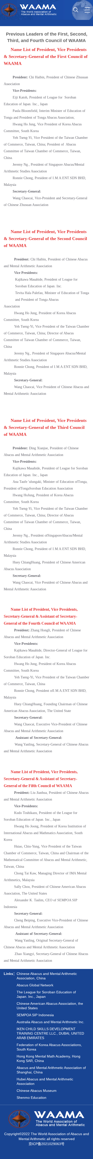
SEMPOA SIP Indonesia (35, 1015)
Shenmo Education (31, 1098)
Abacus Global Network (35, 985)
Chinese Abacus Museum (37, 1091)
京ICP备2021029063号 (46, 1144)
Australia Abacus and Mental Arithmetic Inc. (50, 1022)
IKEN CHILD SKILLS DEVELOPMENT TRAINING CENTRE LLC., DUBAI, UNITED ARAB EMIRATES (50, 1033)
